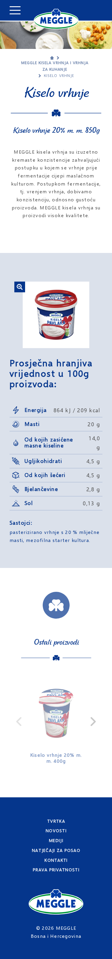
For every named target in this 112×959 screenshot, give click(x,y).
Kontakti (56, 860)
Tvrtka (56, 821)
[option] (56, 722)
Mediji (56, 840)
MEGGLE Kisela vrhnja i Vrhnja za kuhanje (54, 66)
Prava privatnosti (56, 869)
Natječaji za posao (56, 850)
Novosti (56, 830)
